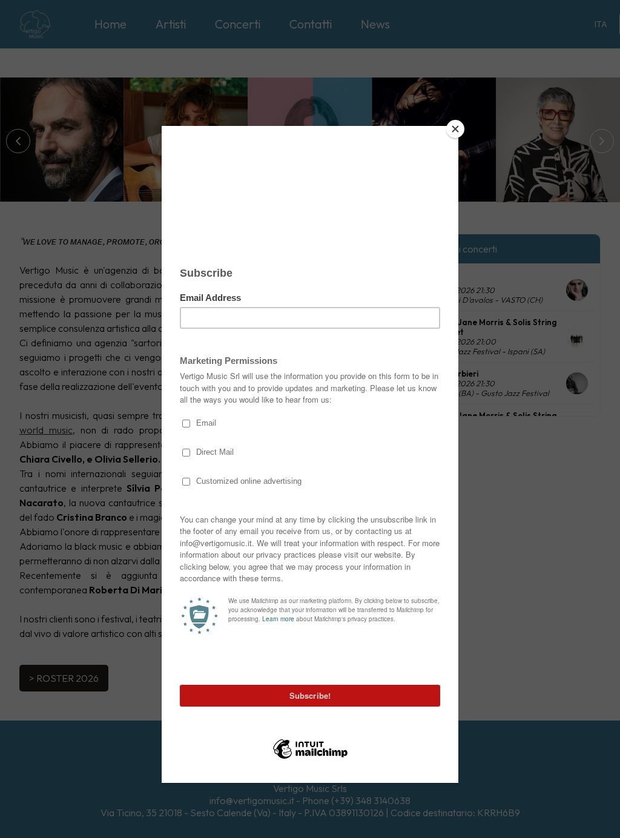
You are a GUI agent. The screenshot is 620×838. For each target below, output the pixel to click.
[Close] (455, 129)
